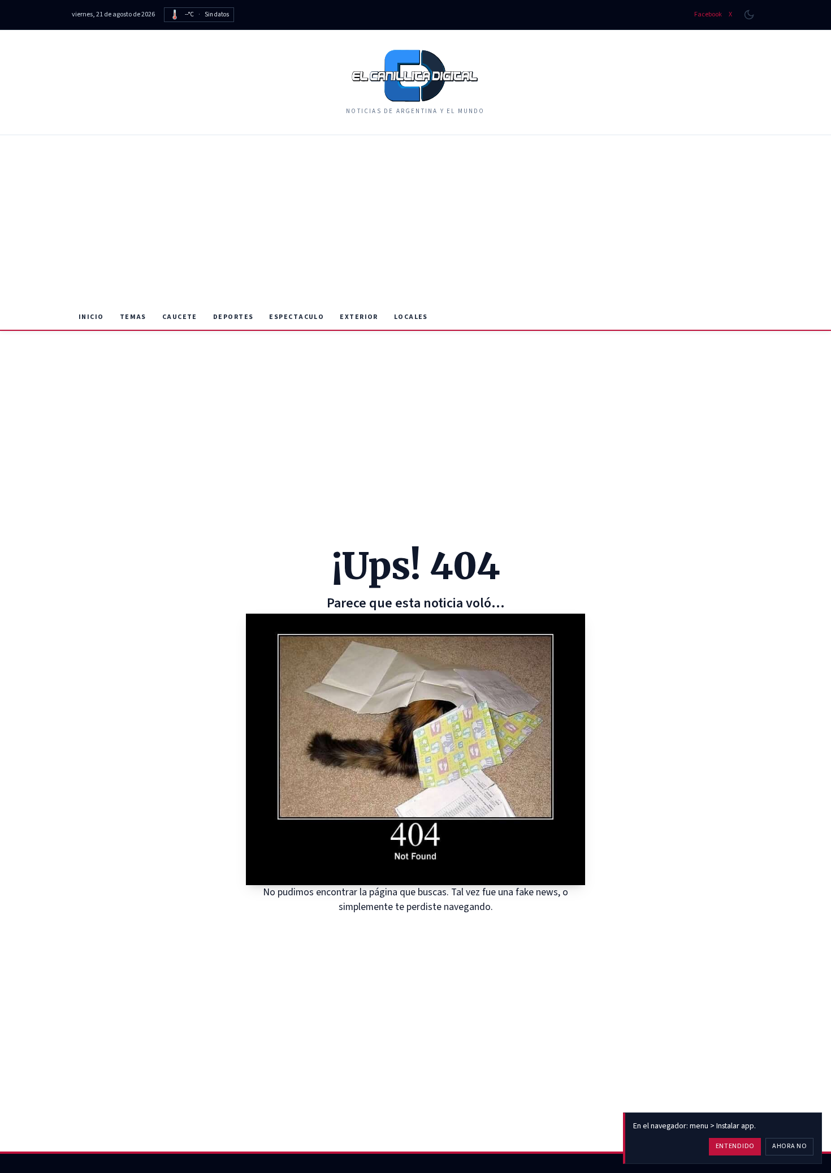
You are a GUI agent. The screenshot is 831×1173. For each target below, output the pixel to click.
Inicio (91, 317)
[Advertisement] (415, 220)
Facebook (708, 14)
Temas (133, 317)
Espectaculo (296, 317)
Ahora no (789, 1146)
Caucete (179, 317)
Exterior (359, 317)
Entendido (735, 1146)
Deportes (233, 317)
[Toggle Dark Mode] (749, 15)
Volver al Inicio (423, 929)
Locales (411, 317)
